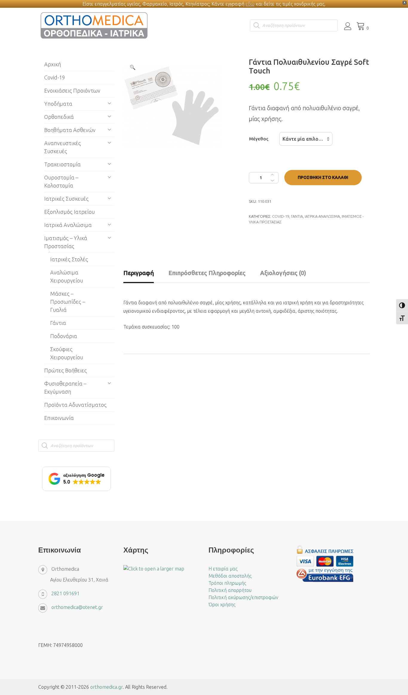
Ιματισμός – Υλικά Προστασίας (65, 242)
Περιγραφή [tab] (138, 272)
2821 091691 (65, 593)
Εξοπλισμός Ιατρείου (69, 212)
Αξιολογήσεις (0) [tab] (283, 272)
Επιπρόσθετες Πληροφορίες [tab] (207, 272)
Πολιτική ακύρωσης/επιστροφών (243, 597)
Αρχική (52, 64)
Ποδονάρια (63, 336)
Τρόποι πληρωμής (227, 583)
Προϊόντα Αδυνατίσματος (75, 405)
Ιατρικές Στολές (69, 259)
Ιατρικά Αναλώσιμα (322, 216)
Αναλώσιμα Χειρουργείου (66, 276)
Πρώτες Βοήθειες (65, 370)
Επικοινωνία (59, 418)
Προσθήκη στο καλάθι (323, 177)
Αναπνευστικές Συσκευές (62, 147)
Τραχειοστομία (62, 164)
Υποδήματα (58, 104)
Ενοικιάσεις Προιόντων (72, 90)
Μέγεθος (259, 138)
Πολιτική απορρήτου (229, 590)
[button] (132, 67)
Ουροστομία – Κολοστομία (61, 181)
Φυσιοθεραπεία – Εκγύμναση (65, 388)
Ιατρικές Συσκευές (66, 199)
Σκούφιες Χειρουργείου (66, 353)
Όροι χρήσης (221, 604)
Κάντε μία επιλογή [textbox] (303, 139)
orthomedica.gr (106, 687)
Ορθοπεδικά (59, 117)
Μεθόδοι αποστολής (229, 576)
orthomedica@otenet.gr (77, 607)
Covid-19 (280, 216)
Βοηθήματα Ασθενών (70, 130)
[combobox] (305, 139)
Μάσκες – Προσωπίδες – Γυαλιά (67, 302)
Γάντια (297, 216)
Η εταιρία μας (222, 568)
